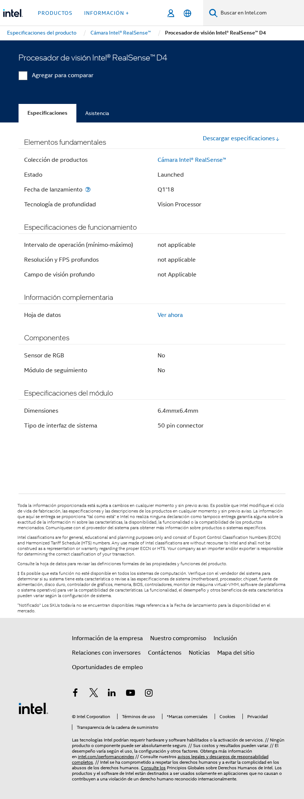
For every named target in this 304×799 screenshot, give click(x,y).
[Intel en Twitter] (93, 694)
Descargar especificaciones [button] (239, 138)
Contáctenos (164, 652)
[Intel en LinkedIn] (112, 694)
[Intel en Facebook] (75, 694)
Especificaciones (47, 113)
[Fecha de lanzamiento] (88, 189)
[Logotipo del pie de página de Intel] (33, 708)
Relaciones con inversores (106, 652)
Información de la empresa (107, 638)
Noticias (199, 652)
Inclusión (225, 638)
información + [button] (106, 13)
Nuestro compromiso (178, 638)
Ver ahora (170, 315)
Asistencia (97, 113)
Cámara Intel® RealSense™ (192, 160)
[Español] (187, 13)
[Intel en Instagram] (148, 694)
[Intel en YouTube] (130, 694)
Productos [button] (55, 13)
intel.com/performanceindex (106, 756)
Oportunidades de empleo (107, 667)
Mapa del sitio (235, 652)
